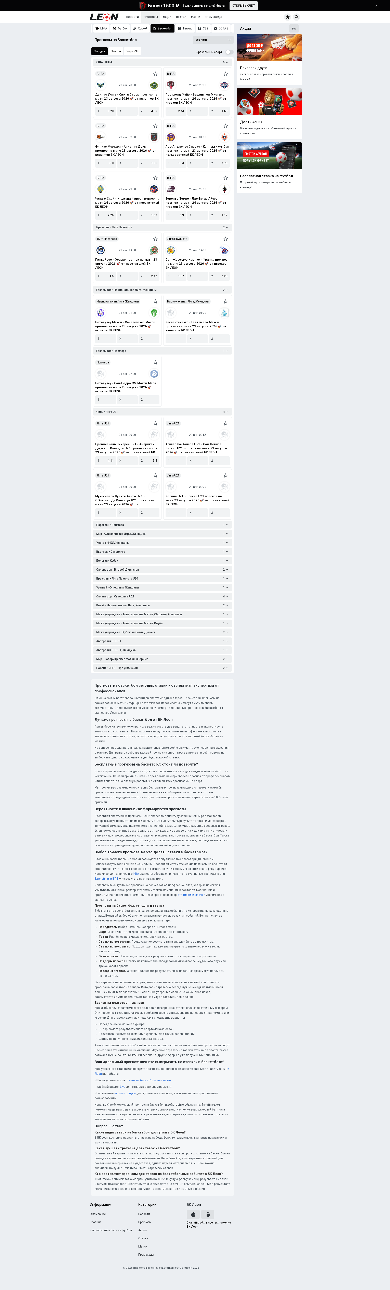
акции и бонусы (125, 1093)
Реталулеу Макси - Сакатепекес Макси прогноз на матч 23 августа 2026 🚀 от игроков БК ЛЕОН (125, 326)
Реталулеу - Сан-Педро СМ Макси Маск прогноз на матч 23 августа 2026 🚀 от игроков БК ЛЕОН (125, 387)
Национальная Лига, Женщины (118, 301)
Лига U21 (103, 423)
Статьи (181, 17)
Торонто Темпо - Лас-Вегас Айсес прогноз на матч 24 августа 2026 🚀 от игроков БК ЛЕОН (196, 203)
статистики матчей (191, 894)
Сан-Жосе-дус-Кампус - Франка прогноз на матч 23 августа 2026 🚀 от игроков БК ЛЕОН (197, 264)
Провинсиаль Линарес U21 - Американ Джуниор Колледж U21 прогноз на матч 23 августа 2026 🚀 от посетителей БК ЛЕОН (126, 448)
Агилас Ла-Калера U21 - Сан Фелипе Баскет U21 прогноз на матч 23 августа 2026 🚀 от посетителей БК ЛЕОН (196, 448)
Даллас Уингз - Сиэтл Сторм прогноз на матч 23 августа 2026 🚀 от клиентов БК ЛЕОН (126, 98)
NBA (136, 873)
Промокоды (213, 17)
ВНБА (100, 73)
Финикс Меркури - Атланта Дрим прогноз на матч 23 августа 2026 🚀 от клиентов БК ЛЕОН (125, 151)
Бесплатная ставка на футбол (266, 176)
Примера (103, 362)
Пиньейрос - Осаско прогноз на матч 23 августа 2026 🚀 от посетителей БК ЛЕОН (126, 264)
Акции (167, 17)
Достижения (251, 122)
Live (122, 1086)
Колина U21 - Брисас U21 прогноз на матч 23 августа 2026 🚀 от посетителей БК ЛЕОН (197, 500)
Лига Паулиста (107, 238)
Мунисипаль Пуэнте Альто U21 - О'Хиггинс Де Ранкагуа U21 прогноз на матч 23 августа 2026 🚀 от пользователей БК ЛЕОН (125, 500)
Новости (132, 17)
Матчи (195, 17)
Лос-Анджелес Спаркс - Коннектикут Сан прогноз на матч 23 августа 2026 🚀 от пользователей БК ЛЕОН (197, 151)
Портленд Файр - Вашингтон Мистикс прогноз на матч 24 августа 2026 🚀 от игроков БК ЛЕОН (196, 98)
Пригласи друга (253, 68)
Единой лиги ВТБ (106, 878)
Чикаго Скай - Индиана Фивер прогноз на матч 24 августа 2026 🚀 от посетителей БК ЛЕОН (127, 203)
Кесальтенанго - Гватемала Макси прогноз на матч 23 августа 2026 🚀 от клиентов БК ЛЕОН (196, 326)
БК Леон (194, 1204)
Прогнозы (151, 17)
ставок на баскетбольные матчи (148, 1080)
